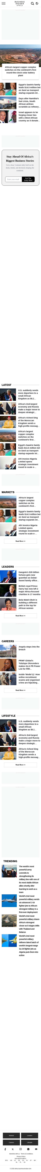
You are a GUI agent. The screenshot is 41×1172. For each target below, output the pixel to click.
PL (20, 1162)
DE (19, 1160)
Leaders (29, 1135)
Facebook (4, 1149)
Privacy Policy (21, 1156)
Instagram (20, 1149)
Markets (11, 1135)
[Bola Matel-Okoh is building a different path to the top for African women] (20, 604)
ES (23, 1160)
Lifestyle (29, 1142)
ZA (24, 1162)
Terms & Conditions (27, 1154)
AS (11, 1160)
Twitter (12, 1149)
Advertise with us (14, 1154)
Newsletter (36, 1149)
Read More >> (20, 541)
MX (35, 1160)
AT (15, 1160)
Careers (11, 1142)
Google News (28, 1149)
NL (16, 1162)
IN (27, 1160)
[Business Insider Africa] (20, 3)
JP (30, 1160)
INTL (6, 1160)
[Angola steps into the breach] (20, 651)
